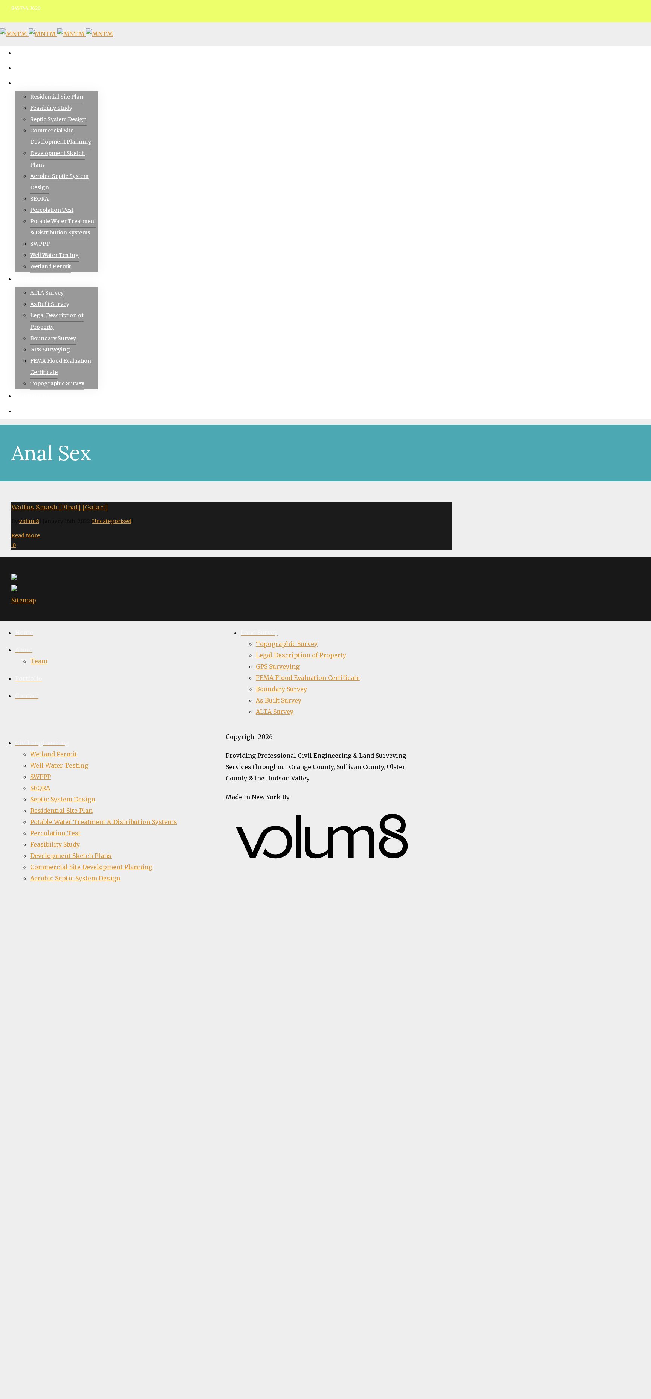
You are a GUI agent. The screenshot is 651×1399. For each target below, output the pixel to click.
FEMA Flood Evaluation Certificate (308, 677)
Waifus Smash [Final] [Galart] (59, 507)
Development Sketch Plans (71, 855)
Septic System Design (62, 799)
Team (38, 661)
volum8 (29, 521)
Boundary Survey (281, 689)
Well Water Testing (59, 765)
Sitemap (23, 600)
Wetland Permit (53, 754)
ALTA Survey (274, 711)
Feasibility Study (55, 844)
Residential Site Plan (61, 810)
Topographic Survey (287, 644)
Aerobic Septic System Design (75, 878)
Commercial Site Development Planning (91, 867)
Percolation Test (55, 833)
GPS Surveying (278, 666)
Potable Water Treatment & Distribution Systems (103, 822)
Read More (25, 535)
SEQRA (40, 788)
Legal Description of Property (301, 655)
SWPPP (40, 776)
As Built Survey (278, 700)
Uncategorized (111, 521)
